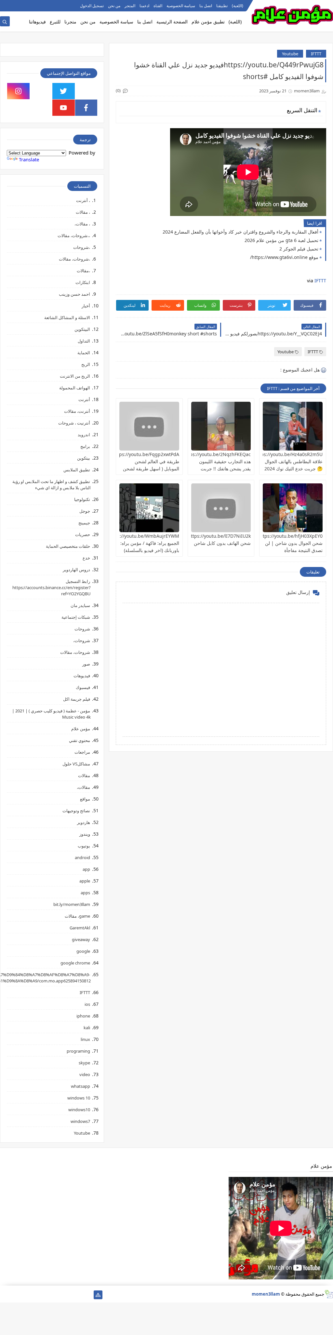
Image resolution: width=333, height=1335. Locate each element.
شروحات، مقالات (75, 652)
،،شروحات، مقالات (74, 235)
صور (86, 664)
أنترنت (84, 399)
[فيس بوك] (25, 1294)
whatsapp (80, 1086)
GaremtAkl (80, 928)
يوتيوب (84, 846)
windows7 (80, 1121)
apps (85, 893)
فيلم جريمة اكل (76, 699)
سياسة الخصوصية (180, 5)
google (83, 951)
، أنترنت (83, 200)
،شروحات (81, 247)
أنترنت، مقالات (77, 411)
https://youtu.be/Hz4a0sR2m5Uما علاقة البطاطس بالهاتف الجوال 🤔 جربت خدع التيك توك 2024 (287, 461)
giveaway (81, 939)
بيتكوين (83, 458)
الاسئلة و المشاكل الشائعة (67, 317)
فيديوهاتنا (37, 22)
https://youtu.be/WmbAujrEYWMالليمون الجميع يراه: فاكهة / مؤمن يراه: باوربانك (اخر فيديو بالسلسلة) (137, 543)
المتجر (130, 5)
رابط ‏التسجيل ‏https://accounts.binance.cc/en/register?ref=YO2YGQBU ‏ (51, 587)
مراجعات (82, 752)
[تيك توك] (14, 1294)
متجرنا (70, 22)
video (84, 1074)
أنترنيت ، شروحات (74, 423)
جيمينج (84, 523)
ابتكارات (82, 282)
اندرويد (84, 435)
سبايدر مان (80, 605)
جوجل (84, 511)
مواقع (85, 799)
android (82, 857)
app (86, 869)
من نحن (114, 5)
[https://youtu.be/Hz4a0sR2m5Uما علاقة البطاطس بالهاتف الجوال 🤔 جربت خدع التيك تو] (293, 426)
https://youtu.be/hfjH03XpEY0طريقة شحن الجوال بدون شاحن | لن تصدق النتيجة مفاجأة (284, 543)
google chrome (75, 963)
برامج (85, 446)
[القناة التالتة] (77, 1294)
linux (85, 1039)
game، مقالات (77, 916)
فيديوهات (81, 676)
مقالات (84, 775)
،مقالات (83, 271)
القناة (157, 5)
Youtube (290, 54)
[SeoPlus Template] (328, 1294)
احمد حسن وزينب (74, 294)
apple (84, 881)
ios (87, 1004)
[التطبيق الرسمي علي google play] (86, 91)
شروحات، (81, 640)
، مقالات (83, 212)
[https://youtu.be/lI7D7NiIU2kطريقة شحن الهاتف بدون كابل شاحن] (221, 507)
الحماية (83, 353)
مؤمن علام (80, 729)
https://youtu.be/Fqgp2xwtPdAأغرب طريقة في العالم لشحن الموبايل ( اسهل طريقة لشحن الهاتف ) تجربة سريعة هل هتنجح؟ (140, 468)
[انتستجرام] (46, 1294)
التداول (84, 341)
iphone (83, 1016)
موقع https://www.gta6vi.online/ (284, 257)
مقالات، (83, 787)
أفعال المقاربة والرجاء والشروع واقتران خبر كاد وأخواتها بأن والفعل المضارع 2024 (240, 232)
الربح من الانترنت (75, 376)
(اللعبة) (237, 5)
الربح (85, 364)
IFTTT (316, 54)
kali (87, 1028)
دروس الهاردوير (76, 570)
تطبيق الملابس (76, 470)
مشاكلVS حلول (76, 764)
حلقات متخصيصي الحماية (68, 546)
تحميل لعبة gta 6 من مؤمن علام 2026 (281, 240)
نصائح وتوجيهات (76, 811)
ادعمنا (144, 5)
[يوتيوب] (4, 1294)
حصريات (82, 534)
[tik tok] (41, 91)
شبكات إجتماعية (75, 617)
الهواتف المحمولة (74, 388)
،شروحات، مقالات (74, 259)
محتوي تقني (79, 740)
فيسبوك (83, 687)
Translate (29, 159)
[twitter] (63, 91)
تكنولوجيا (82, 499)
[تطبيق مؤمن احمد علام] (87, 1294)
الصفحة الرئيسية (172, 22)
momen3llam (266, 1294)
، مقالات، (82, 224)
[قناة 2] (56, 1294)
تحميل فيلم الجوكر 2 (298, 249)
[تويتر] (66, 1294)
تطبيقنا (222, 5)
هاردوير (83, 822)
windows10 (79, 1109)
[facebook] (86, 108)
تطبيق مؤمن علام (208, 22)
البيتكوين (82, 329)
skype (84, 1063)
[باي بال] (35, 1294)
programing (78, 1051)
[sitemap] (98, 1294)
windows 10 (78, 1098)
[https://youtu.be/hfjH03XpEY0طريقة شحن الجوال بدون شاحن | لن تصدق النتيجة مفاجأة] (293, 507)
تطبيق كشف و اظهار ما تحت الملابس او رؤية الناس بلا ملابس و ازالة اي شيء (51, 485)
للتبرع (55, 22)
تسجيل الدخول (92, 5)
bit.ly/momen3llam (71, 904)
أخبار (86, 306)
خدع (86, 558)
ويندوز (84, 834)
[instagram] (18, 91)
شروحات (82, 629)
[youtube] (63, 108)
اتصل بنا (205, 5)
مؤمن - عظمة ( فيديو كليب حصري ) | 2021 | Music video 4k (51, 714)
